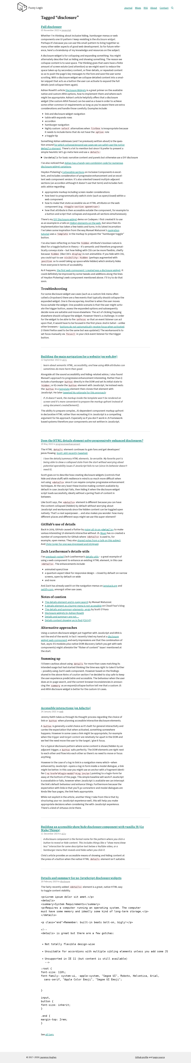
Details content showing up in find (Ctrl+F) (68, 620)
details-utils (92, 557)
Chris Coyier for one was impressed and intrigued (72, 544)
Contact (164, 8)
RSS (146, 8)
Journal (128, 8)
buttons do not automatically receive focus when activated (92, 327)
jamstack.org (110, 586)
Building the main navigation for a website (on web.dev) (79, 356)
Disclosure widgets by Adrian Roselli (64, 613)
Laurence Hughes (48, 1057)
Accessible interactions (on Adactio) (66, 708)
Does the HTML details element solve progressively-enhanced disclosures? (92, 440)
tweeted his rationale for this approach (84, 392)
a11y (64, 360)
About (153, 8)
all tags (49, 1034)
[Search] (172, 8)
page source (159, 1057)
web (61, 711)
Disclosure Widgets (75, 90)
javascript (66, 30)
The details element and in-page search (66, 602)
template (64, 389)
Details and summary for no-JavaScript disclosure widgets (81, 878)
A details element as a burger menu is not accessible (73, 606)
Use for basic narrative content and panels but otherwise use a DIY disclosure (91, 157)
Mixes (138, 8)
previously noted (54, 557)
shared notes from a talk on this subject (99, 540)
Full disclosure (51, 27)
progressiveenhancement (68, 444)
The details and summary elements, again (68, 609)
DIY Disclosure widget (65, 219)
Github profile (141, 1057)
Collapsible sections (73, 172)
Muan (103, 533)
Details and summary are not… (62, 617)
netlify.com (47, 589)
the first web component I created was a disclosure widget (88, 270)
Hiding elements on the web (85, 223)
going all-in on (99, 529)
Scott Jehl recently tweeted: (72, 453)
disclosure (65, 881)
